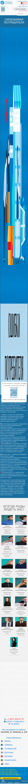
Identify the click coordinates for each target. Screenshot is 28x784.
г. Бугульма (6, 752)
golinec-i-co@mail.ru (15, 721)
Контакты (2, 773)
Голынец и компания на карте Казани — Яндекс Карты (14, 715)
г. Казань (6, 741)
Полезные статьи (12, 771)
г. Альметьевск (6, 760)
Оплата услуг (4, 771)
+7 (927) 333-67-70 (22, 6)
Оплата (17, 782)
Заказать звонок (20, 9)
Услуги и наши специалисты (8, 769)
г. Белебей (6, 756)
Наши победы (9, 773)
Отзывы (16, 773)
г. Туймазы (6, 745)
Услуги (2, 774)
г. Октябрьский (6, 749)
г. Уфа (6, 764)
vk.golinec (15, 724)
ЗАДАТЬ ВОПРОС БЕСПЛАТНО (10, 778)
